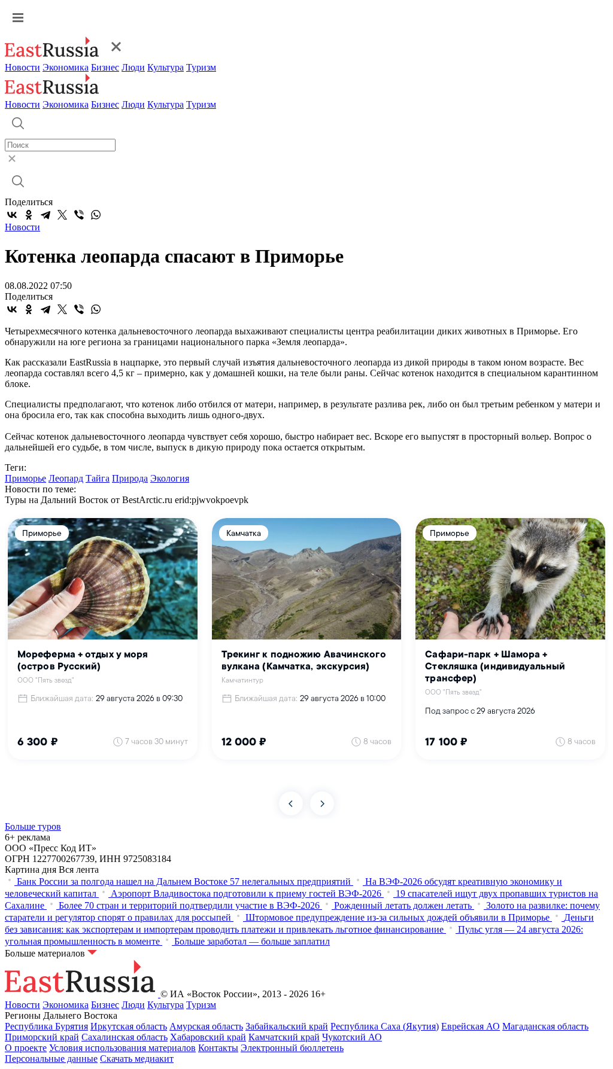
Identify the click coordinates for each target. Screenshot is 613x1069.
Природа (130, 478)
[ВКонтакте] (12, 215)
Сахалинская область (124, 1037)
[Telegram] (45, 215)
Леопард (65, 478)
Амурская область (206, 1026)
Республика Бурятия (46, 1026)
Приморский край (42, 1037)
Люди (133, 67)
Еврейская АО (470, 1026)
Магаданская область (545, 1026)
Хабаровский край (208, 1037)
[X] (62, 215)
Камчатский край (284, 1037)
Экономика (66, 67)
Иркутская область (128, 1026)
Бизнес (105, 67)
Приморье (25, 478)
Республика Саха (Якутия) (384, 1026)
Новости (22, 67)
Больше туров (33, 826)
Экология (169, 478)
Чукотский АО (352, 1037)
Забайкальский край (286, 1026)
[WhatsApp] (96, 215)
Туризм (201, 67)
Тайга (98, 478)
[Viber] (79, 215)
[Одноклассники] (29, 215)
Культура (165, 67)
